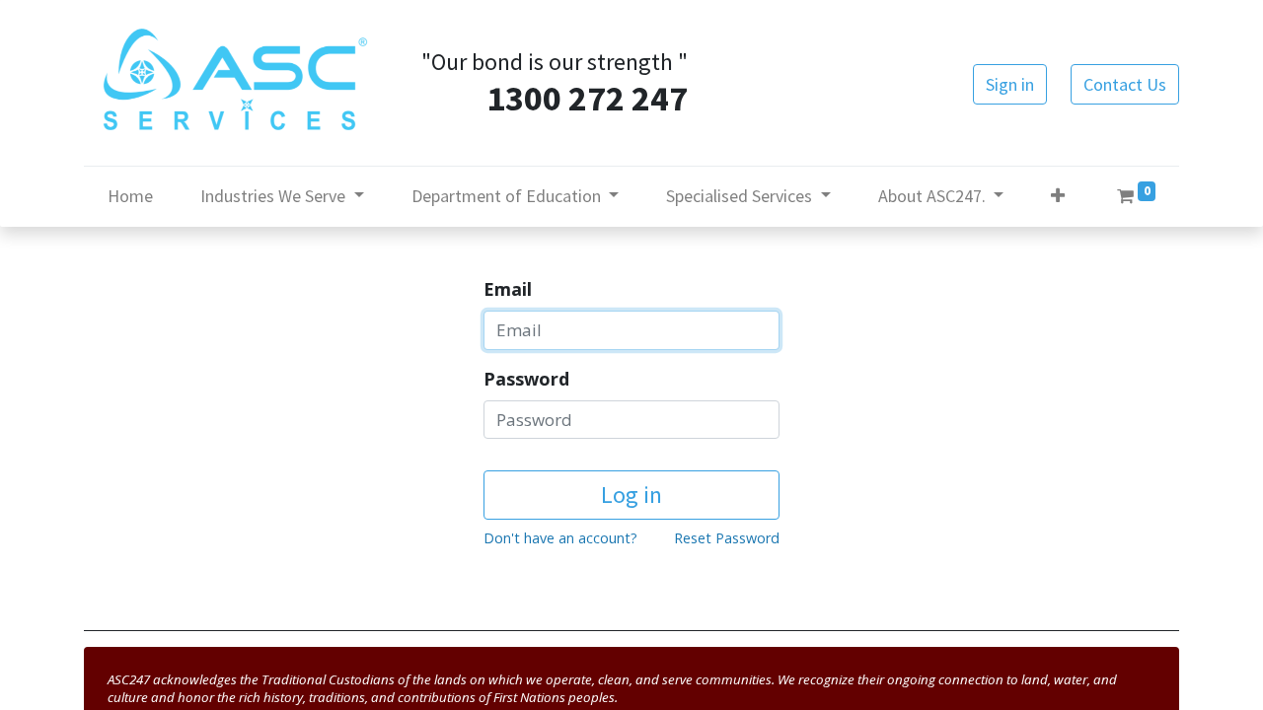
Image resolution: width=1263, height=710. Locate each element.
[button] (1057, 196)
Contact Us (1124, 84)
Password (526, 378)
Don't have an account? (560, 538)
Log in (631, 494)
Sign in (1010, 84)
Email (507, 289)
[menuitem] (130, 196)
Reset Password (727, 538)
